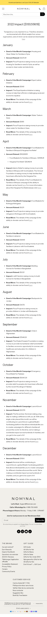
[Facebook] (18, 531)
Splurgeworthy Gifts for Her (33, 559)
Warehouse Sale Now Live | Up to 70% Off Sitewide (23, 2)
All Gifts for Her (29, 549)
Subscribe (40, 520)
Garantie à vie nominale (10, 554)
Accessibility (39, 603)
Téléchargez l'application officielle (10, 560)
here (23, 39)
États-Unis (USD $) (22, 608)
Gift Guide (27, 547)
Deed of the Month (8, 552)
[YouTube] (26, 531)
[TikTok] (30, 531)
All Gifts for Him (29, 562)
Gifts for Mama (29, 552)
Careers (4, 569)
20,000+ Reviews (8, 557)
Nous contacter (18, 590)
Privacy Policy (25, 524)
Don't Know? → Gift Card (32, 564)
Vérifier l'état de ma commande (23, 588)
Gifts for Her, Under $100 (32, 557)
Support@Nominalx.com (28, 504)
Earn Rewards (7, 549)
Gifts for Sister (28, 554)
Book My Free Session (20, 595)
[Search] (43, 14)
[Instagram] (22, 531)
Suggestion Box (18, 593)
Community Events (8, 571)
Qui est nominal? (7, 547)
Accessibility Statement (10, 564)
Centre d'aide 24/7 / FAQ (21, 583)
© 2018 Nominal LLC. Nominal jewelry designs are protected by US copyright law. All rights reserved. (17, 603)
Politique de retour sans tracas (23, 585)
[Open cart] (44, 9)
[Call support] (40, 9)
